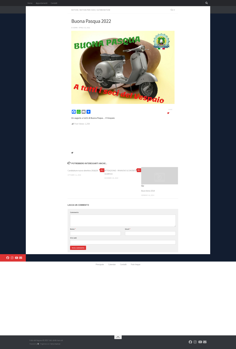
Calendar (112, 264)
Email (127, 229)
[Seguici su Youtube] (16, 257)
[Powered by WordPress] (38, 344)
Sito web (73, 238)
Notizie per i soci (87, 10)
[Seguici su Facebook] (7, 257)
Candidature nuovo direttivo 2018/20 (83, 170)
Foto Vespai (135, 264)
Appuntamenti (41, 3)
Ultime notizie (103, 10)
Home (30, 3)
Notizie (74, 10)
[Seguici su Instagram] (12, 257)
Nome (73, 229)
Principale (100, 264)
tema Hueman (55, 344)
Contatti (54, 3)
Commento (74, 212)
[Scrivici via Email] (20, 257)
